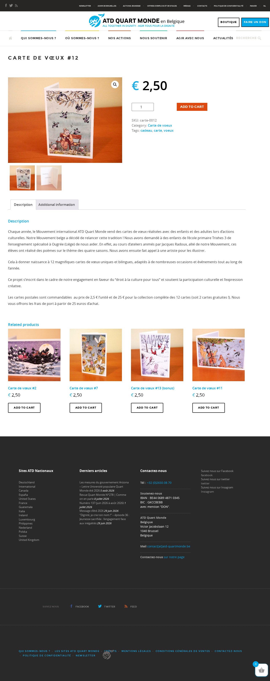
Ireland (23, 515)
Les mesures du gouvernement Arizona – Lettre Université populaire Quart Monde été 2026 (104, 486)
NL (264, 6)
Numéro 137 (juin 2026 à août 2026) (102, 503)
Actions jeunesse (131, 6)
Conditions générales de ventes (183, 651)
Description (23, 204)
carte (158, 130)
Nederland (25, 528)
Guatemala (25, 507)
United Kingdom (29, 540)
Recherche (246, 38)
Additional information (56, 204)
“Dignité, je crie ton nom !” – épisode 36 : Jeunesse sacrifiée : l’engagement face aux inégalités (104, 519)
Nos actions (119, 38)
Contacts (202, 6)
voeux (169, 130)
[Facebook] (6, 6)
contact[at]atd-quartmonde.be (168, 546)
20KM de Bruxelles (107, 6)
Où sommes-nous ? (82, 38)
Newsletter (85, 6)
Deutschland (27, 482)
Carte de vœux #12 (43, 58)
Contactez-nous (228, 651)
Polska (23, 532)
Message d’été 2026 (92, 511)
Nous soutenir (153, 38)
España (23, 495)
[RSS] (16, 6)
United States (27, 499)
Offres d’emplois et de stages (162, 6)
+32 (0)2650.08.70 (159, 483)
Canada (23, 490)
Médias (187, 6)
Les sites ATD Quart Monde (77, 651)
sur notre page (174, 557)
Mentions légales (136, 651)
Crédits (110, 651)
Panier (253, 6)
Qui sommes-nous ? (38, 38)
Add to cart (192, 107)
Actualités (223, 38)
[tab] (23, 205)
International (27, 486)
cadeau (146, 130)
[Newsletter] (11, 6)
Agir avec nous (190, 38)
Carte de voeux (160, 125)
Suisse (23, 536)
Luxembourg (27, 519)
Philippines (25, 523)
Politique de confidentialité (228, 6)
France (23, 503)
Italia (22, 511)
